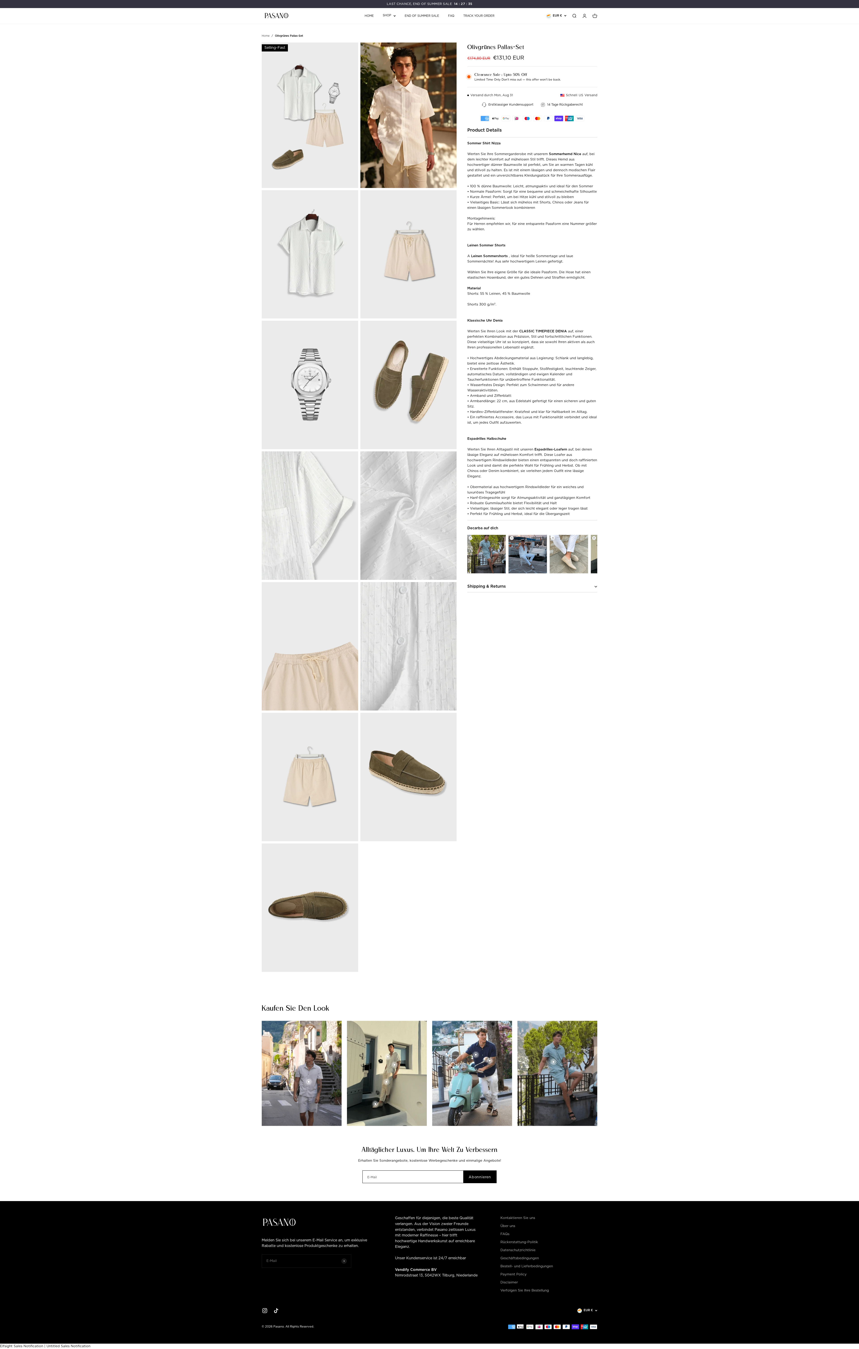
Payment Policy (513, 1274)
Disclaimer (509, 1282)
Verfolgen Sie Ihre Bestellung (524, 1290)
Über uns (507, 1226)
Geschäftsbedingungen (519, 1258)
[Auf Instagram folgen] (265, 1311)
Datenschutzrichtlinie (518, 1250)
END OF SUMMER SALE (422, 16)
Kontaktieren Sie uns (517, 1218)
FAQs (504, 1234)
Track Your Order (478, 16)
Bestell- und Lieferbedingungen (526, 1266)
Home (369, 16)
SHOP (387, 15)
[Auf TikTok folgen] (276, 1311)
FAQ (451, 16)
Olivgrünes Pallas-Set (289, 35)
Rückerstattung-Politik (519, 1242)
